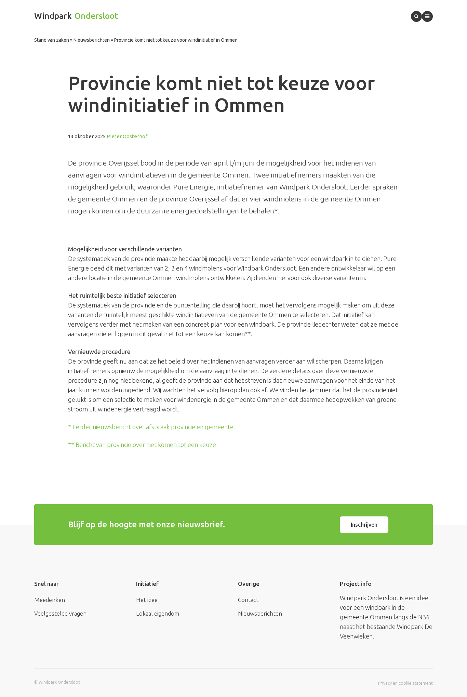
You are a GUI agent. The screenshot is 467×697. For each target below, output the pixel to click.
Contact (248, 599)
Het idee (147, 599)
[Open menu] (427, 16)
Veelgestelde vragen (60, 613)
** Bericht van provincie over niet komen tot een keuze (142, 444)
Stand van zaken (51, 40)
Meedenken (49, 599)
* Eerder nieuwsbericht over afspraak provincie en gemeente (151, 426)
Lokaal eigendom (157, 613)
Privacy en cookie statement (405, 683)
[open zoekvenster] (416, 16)
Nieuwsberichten (92, 40)
